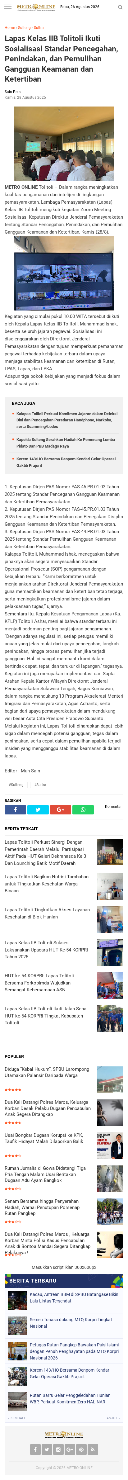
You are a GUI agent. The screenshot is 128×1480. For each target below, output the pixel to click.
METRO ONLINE (79, 1468)
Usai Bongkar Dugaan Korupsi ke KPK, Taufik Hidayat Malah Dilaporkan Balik (44, 1138)
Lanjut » (112, 1418)
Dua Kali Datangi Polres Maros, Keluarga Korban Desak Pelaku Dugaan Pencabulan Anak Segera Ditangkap (48, 1108)
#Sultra (40, 785)
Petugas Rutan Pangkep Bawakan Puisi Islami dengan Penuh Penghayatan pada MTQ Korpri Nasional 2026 (74, 1351)
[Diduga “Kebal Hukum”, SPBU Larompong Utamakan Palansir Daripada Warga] (110, 1080)
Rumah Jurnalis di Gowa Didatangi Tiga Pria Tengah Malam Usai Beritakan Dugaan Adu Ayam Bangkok (45, 1174)
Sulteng (24, 28)
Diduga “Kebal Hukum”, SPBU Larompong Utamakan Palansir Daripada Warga (47, 1072)
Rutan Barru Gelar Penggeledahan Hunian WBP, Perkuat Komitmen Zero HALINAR (70, 1398)
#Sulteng (16, 785)
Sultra (39, 28)
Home (10, 28)
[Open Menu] (8, 7)
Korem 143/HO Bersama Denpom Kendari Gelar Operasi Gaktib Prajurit (70, 1373)
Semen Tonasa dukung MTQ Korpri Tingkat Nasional (71, 1323)
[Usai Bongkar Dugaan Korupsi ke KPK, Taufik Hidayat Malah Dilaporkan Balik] (110, 1146)
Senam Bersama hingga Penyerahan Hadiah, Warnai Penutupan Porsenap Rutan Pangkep (42, 1207)
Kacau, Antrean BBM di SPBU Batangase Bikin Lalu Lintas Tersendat (74, 1297)
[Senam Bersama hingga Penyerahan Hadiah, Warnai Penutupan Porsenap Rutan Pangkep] (110, 1212)
